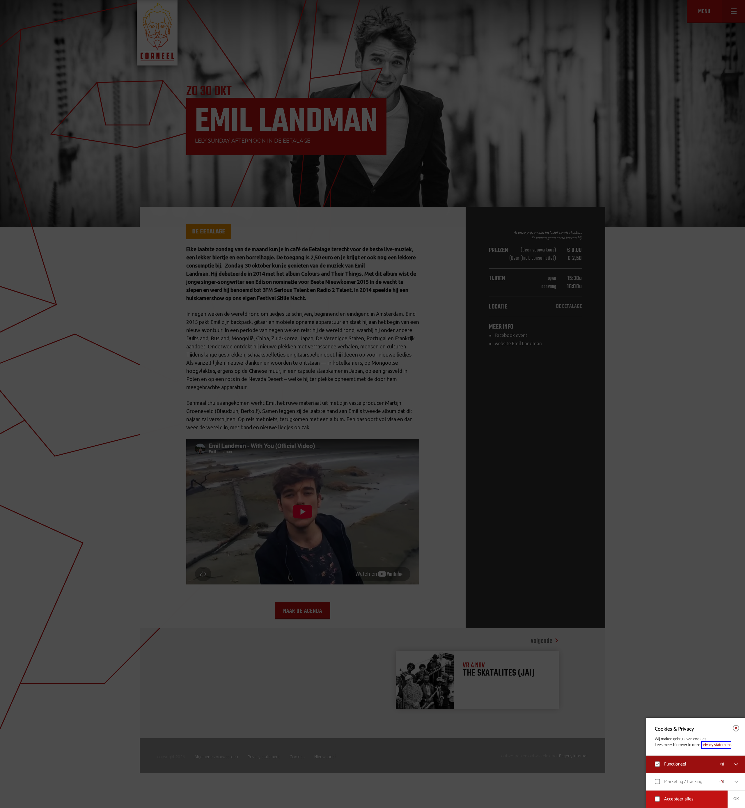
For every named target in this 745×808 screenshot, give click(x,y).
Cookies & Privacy (674, 729)
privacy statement (716, 745)
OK (736, 799)
